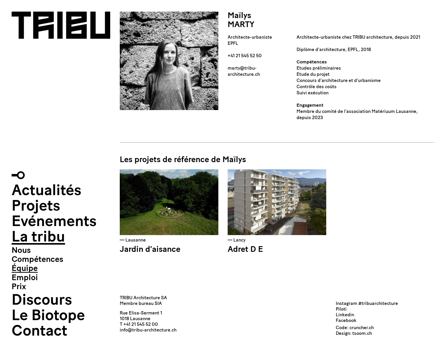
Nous (21, 251)
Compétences (37, 260)
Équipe (25, 269)
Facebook (346, 321)
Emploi (25, 278)
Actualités (46, 191)
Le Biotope (48, 316)
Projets (36, 206)
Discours (42, 301)
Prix (19, 287)
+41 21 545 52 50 (245, 56)
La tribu (38, 237)
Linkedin (345, 315)
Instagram (346, 304)
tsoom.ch (362, 333)
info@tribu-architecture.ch (148, 330)
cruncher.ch (361, 328)
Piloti (341, 309)
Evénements (54, 222)
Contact (39, 331)
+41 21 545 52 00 (140, 324)
